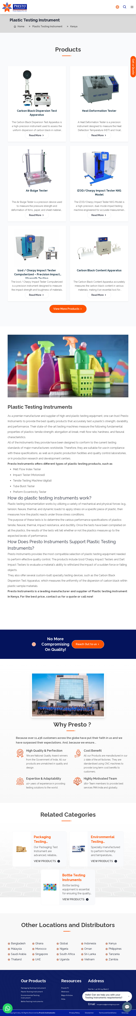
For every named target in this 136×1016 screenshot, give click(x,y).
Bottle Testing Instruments (32, 1001)
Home (21, 26)
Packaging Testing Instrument (33, 988)
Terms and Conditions (107, 1013)
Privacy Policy (74, 1013)
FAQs (63, 999)
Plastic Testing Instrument (47, 26)
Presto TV (65, 988)
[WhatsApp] (8, 1008)
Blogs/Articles (67, 995)
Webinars (65, 992)
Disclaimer (89, 1013)
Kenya (73, 26)
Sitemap (125, 1013)
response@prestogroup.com (103, 1004)
